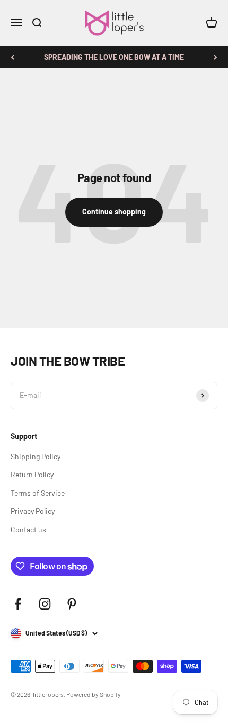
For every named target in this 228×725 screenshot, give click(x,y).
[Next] (215, 57)
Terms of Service (38, 492)
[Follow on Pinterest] (72, 604)
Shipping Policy (35, 456)
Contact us (28, 529)
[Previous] (12, 57)
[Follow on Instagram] (45, 604)
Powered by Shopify (93, 694)
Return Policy (32, 474)
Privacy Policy (33, 510)
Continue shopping (114, 211)
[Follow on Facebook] (18, 604)
